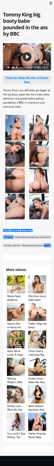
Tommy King (26, 230)
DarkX (6, 230)
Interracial (15, 230)
